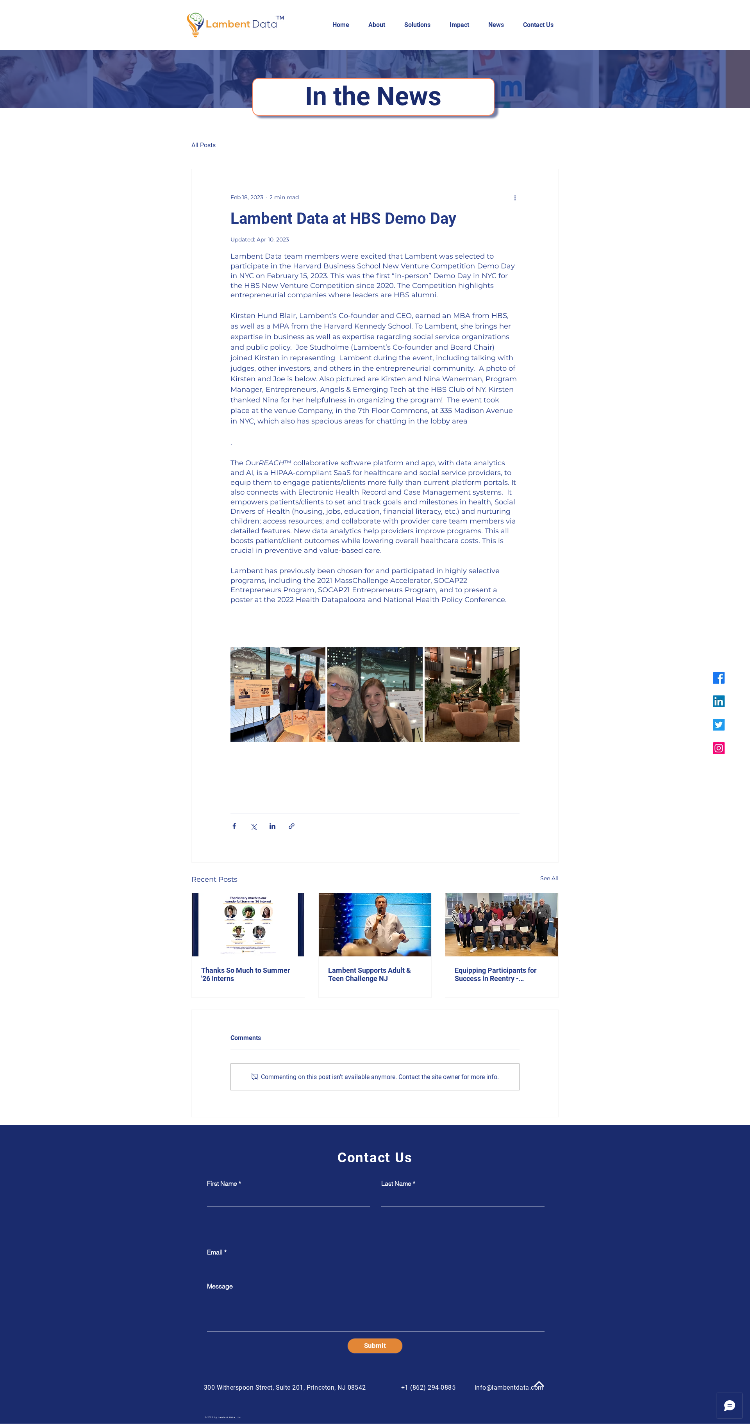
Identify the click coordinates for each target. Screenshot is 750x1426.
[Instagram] (719, 748)
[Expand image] (277, 694)
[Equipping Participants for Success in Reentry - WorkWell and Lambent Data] (501, 924)
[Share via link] (291, 826)
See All (549, 878)
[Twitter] (719, 725)
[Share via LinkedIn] (272, 826)
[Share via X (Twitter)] (253, 826)
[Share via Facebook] (234, 826)
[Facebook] (719, 678)
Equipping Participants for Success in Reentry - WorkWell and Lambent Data (500, 974)
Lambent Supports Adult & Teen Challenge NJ (369, 974)
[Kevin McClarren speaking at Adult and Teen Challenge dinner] (375, 924)
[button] (380, 25)
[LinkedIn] (719, 701)
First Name (222, 1183)
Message (220, 1286)
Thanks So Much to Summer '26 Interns (245, 974)
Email (215, 1252)
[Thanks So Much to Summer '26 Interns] (248, 924)
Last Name (396, 1183)
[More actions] (515, 197)
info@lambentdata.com (509, 1387)
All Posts (203, 145)
